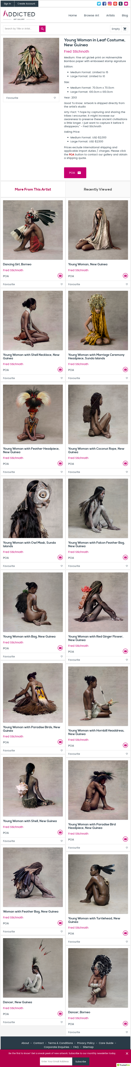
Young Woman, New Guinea (88, 264)
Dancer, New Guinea (17, 1002)
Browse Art (91, 15)
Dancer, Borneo (79, 1012)
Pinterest (115, 4)
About (25, 1043)
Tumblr (121, 4)
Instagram (110, 4)
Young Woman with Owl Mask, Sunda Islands (29, 544)
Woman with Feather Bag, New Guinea (30, 912)
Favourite (31, 98)
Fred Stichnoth (76, 51)
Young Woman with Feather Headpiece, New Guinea (31, 450)
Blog (125, 15)
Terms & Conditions (60, 1043)
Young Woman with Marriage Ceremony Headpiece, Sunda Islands (96, 356)
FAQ (76, 1047)
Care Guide (106, 1043)
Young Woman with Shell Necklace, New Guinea (31, 356)
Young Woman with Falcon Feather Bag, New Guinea (96, 544)
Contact (126, 4)
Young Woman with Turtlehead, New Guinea (94, 920)
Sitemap (88, 1047)
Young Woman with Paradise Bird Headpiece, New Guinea (92, 826)
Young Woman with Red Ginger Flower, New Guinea (95, 638)
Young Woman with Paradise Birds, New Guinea (31, 728)
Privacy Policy (86, 1043)
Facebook (104, 4)
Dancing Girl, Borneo (17, 264)
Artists (110, 15)
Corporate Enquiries (56, 1047)
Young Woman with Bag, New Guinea (29, 636)
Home (73, 15)
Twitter (99, 4)
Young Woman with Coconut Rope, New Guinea (96, 450)
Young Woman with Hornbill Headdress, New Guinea (96, 732)
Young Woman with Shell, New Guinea (30, 821)
